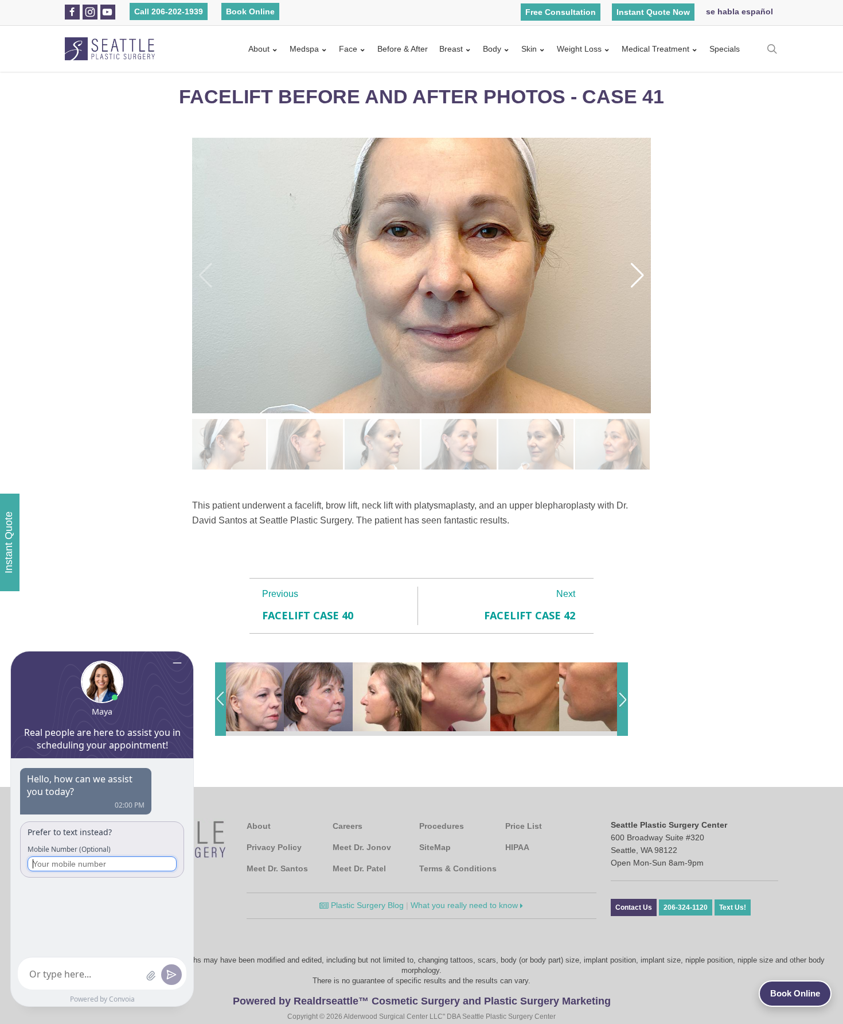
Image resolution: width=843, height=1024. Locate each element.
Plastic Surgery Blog (366, 905)
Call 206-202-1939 (168, 11)
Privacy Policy (274, 847)
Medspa (304, 48)
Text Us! (732, 907)
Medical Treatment (655, 48)
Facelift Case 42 (529, 615)
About (259, 48)
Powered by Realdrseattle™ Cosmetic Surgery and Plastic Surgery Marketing (422, 1001)
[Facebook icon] (72, 12)
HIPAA (517, 847)
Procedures (441, 826)
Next (565, 594)
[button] (637, 275)
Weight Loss (579, 48)
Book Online (250, 11)
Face (348, 48)
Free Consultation (560, 12)
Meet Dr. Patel (359, 868)
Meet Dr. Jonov (362, 847)
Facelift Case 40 (307, 615)
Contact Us (633, 907)
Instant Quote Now (653, 12)
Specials (724, 48)
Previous (280, 594)
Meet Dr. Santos (277, 868)
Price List (523, 826)
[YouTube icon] (107, 12)
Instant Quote (8, 542)
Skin (529, 48)
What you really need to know (465, 905)
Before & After (402, 48)
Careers (347, 826)
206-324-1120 (686, 907)
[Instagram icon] (90, 12)
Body (492, 48)
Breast (451, 48)
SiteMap (435, 847)
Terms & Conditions (458, 868)
